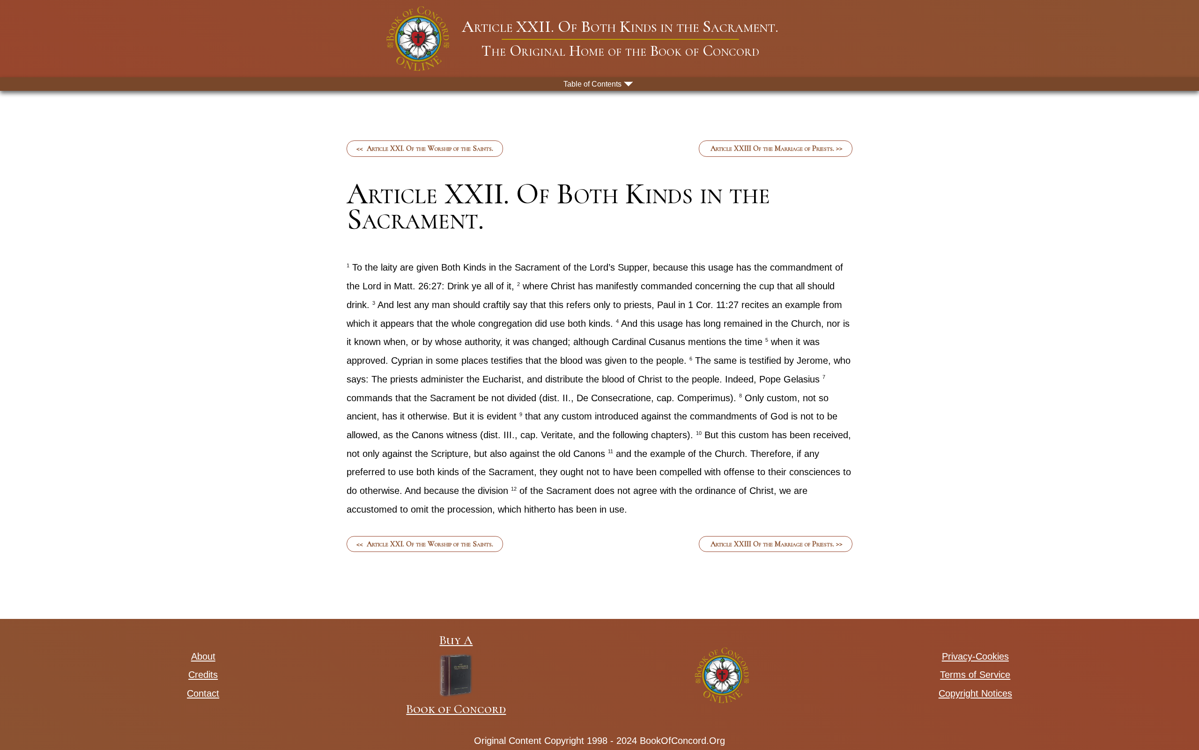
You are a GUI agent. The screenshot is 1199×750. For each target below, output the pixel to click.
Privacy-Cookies (975, 656)
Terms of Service (975, 674)
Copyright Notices (975, 693)
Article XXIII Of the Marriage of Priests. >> (776, 148)
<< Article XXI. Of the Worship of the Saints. (424, 148)
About (203, 656)
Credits (203, 674)
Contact (203, 693)
